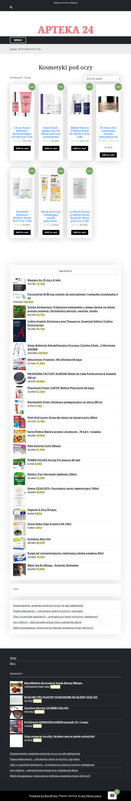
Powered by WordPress (43, 796)
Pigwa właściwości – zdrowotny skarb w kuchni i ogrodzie (48, 611)
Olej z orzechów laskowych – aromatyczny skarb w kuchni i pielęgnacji (55, 616)
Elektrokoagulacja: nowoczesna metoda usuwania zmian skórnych (53, 627)
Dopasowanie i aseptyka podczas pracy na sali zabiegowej (48, 605)
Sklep (13, 658)
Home (13, 48)
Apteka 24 (66, 29)
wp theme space (91, 796)
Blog (12, 663)
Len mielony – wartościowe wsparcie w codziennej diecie (47, 622)
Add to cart (22, 148)
